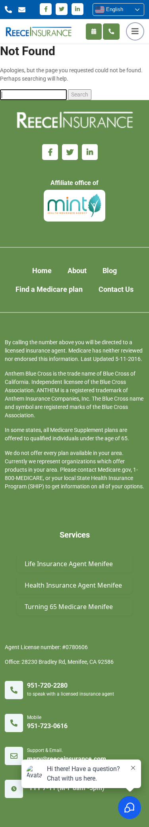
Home (42, 270)
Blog (110, 270)
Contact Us (116, 289)
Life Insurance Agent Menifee (69, 563)
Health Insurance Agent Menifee (73, 585)
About (77, 270)
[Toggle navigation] (135, 31)
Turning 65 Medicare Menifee (69, 606)
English (113, 9)
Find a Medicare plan (49, 289)
